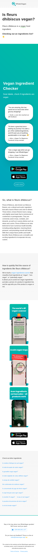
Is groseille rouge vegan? (10, 471)
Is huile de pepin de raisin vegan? (12, 467)
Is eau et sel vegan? (23, 497)
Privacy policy (24, 551)
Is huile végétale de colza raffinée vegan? (15, 476)
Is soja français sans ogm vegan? (12, 493)
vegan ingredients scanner (21, 273)
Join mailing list (20, 529)
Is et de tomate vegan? (9, 505)
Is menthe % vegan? (8, 497)
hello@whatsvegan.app (18, 537)
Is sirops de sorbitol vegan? (10, 480)
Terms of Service (14, 551)
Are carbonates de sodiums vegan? (13, 484)
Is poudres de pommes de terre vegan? (14, 501)
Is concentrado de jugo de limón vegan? (14, 488)
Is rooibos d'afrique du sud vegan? (13, 463)
